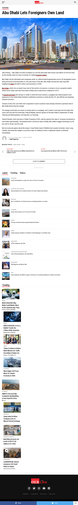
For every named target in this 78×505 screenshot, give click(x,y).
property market (41, 75)
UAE (23, 144)
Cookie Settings (34, 494)
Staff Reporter (14, 139)
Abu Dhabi (5, 88)
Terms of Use (52, 494)
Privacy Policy (43, 494)
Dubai (12, 84)
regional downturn (9, 95)
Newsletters (25, 494)
